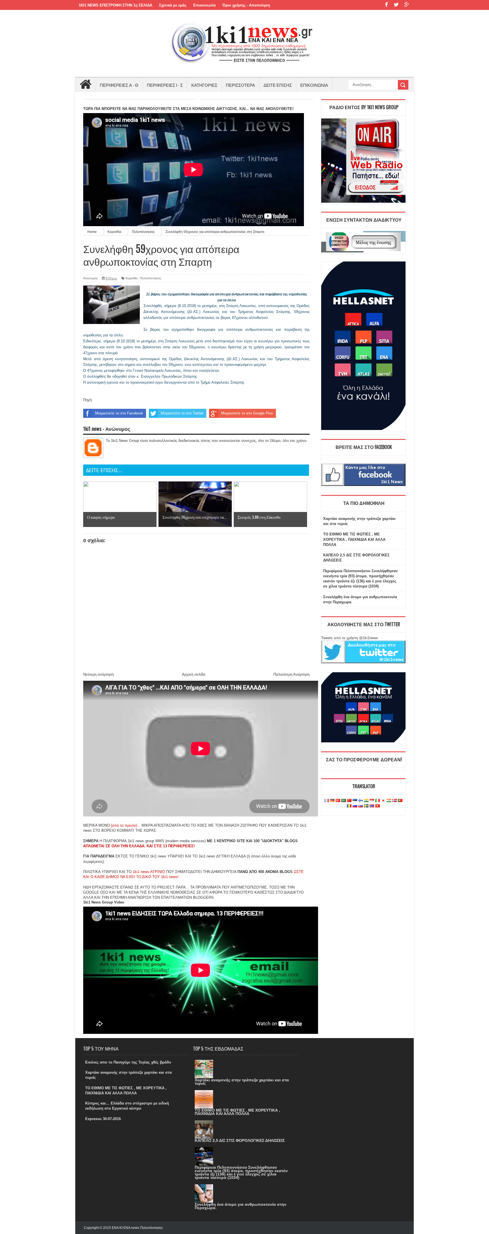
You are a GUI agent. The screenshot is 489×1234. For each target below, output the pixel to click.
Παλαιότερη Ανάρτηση (291, 674)
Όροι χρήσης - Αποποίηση (246, 5)
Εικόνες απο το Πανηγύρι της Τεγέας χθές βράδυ (128, 1062)
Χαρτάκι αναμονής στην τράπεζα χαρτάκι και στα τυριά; (242, 1081)
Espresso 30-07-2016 (103, 1119)
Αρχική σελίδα (193, 674)
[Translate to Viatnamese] (377, 806)
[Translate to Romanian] (349, 806)
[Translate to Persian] (389, 801)
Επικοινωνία (204, 5)
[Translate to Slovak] (360, 806)
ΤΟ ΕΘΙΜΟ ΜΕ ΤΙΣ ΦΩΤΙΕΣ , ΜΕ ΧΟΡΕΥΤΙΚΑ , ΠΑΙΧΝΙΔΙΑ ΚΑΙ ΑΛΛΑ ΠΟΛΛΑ (354, 539)
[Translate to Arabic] (343, 801)
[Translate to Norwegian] (394, 801)
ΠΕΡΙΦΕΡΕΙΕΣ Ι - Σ (165, 85)
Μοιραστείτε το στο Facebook (119, 413)
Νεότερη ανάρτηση (98, 674)
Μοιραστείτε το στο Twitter (182, 413)
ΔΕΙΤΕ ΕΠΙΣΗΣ (277, 85)
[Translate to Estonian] (355, 801)
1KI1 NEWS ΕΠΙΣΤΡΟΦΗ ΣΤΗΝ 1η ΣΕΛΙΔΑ (115, 5)
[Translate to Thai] (372, 806)
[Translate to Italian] (377, 801)
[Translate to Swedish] (366, 806)
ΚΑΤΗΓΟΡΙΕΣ (204, 85)
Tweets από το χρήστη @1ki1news (349, 638)
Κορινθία (131, 278)
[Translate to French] (326, 801)
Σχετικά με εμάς (172, 5)
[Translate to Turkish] (338, 801)
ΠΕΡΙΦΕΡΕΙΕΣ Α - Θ (119, 85)
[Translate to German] (332, 801)
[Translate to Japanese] (383, 801)
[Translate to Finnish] (360, 801)
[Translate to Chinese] (349, 801)
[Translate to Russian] (355, 806)
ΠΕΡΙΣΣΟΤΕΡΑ (240, 85)
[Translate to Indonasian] (372, 801)
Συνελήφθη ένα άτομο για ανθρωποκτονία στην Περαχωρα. (240, 1206)
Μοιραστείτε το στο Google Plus (247, 413)
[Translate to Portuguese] (400, 801)
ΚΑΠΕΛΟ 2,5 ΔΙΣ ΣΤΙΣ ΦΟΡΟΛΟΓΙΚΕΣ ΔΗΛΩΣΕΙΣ (240, 1140)
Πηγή (87, 400)
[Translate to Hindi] (366, 801)
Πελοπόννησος (150, 278)
